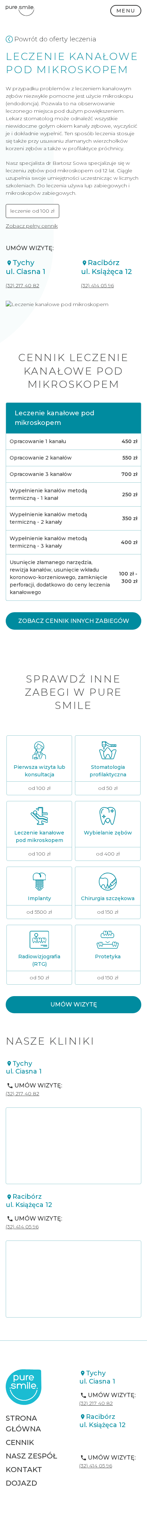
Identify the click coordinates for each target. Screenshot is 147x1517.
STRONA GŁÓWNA (23, 1423)
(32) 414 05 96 (97, 285)
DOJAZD (21, 1483)
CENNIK (20, 1442)
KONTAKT (24, 1469)
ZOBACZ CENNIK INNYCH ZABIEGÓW (73, 621)
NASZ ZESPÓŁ (31, 1456)
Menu (125, 10)
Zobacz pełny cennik (32, 226)
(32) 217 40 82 (22, 285)
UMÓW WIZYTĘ (73, 1004)
